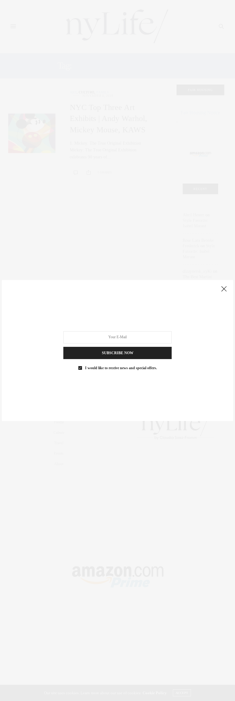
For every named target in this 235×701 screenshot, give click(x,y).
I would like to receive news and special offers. (121, 368)
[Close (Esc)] (224, 289)
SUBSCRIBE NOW (117, 353)
